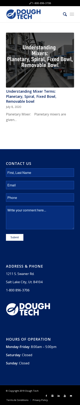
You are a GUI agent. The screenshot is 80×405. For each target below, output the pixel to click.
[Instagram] (52, 396)
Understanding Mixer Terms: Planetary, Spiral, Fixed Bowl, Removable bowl (31, 96)
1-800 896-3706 (18, 290)
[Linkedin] (59, 396)
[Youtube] (65, 396)
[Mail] (71, 396)
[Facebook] (46, 396)
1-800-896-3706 (41, 3)
